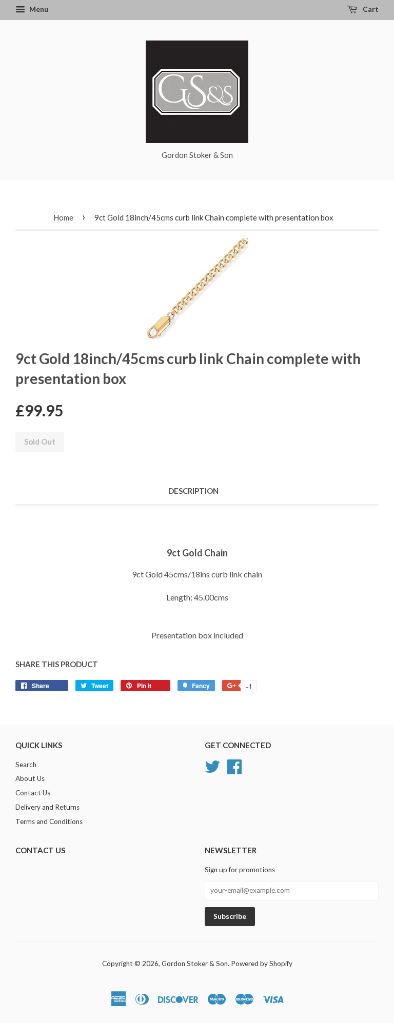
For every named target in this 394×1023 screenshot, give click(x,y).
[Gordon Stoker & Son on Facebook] (234, 765)
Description (193, 490)
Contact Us (32, 793)
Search (25, 764)
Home (63, 217)
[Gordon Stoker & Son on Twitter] (212, 765)
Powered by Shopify (261, 963)
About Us (30, 778)
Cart (370, 9)
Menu (38, 9)
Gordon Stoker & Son (195, 963)
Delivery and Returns (47, 807)
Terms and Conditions (49, 821)
